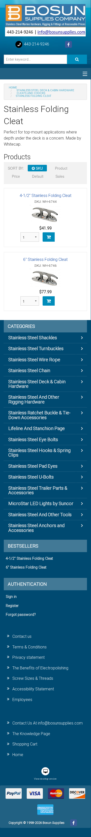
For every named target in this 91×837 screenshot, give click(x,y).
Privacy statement (28, 657)
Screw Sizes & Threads (32, 678)
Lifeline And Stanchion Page (36, 428)
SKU (39, 168)
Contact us (22, 636)
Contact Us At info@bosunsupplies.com (47, 723)
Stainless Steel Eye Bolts (33, 439)
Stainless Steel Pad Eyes (32, 466)
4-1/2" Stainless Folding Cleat (45, 195)
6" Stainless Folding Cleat (45, 259)
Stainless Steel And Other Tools (40, 514)
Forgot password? (21, 615)
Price (16, 176)
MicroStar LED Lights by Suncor (40, 503)
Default (37, 176)
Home (17, 754)
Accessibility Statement (33, 689)
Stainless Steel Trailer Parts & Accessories (37, 490)
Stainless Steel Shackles (32, 337)
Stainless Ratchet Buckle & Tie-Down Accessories (39, 415)
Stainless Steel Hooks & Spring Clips (39, 453)
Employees (22, 699)
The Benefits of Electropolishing (40, 668)
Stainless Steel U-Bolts (31, 477)
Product (61, 168)
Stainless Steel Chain (29, 370)
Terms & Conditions (29, 647)
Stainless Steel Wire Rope (34, 359)
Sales (59, 176)
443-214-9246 (36, 44)
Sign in (11, 597)
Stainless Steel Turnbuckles (36, 348)
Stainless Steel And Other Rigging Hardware (33, 399)
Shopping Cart (24, 744)
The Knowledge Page (31, 733)
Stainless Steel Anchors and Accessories (36, 528)
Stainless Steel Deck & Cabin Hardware (37, 384)
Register (12, 606)
